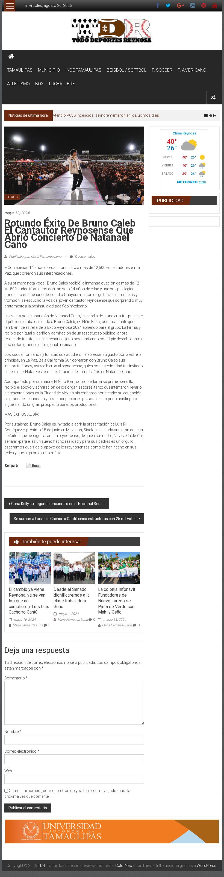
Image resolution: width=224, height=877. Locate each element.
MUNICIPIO (49, 70)
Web (8, 771)
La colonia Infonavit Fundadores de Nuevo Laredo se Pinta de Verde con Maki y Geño (116, 601)
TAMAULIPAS (20, 70)
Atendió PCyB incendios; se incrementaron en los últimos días (106, 115)
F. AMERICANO (192, 70)
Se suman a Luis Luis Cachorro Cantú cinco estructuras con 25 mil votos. (75, 519)
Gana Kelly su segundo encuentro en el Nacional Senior (58, 503)
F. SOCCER (162, 70)
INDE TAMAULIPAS (83, 70)
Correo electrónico (21, 751)
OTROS (12, 197)
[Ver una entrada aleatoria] (213, 97)
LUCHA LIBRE (62, 83)
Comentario (16, 678)
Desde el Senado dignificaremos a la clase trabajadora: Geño (72, 598)
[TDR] (11, 56)
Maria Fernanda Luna (28, 625)
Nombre (12, 731)
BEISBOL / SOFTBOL (126, 70)
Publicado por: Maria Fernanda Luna (35, 257)
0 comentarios (84, 257)
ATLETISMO (18, 83)
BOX (39, 83)
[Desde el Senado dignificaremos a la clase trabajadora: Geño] (74, 567)
